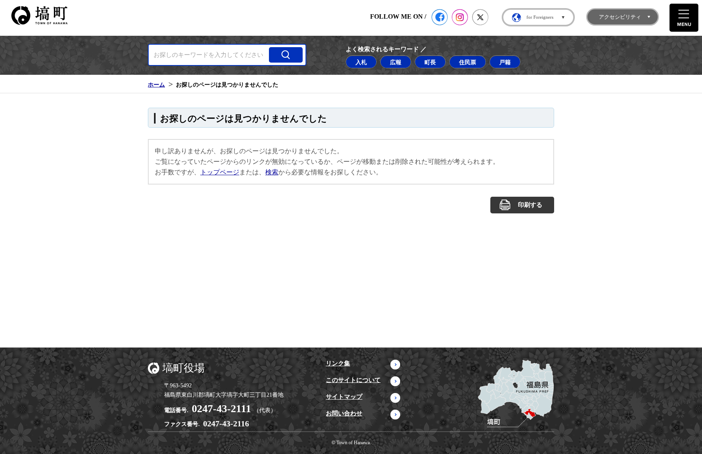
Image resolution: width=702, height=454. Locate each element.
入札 (361, 62)
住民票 (467, 62)
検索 (271, 172)
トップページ (219, 172)
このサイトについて (353, 380)
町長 (430, 62)
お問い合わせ (344, 413)
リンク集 (338, 363)
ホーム (156, 84)
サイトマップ (344, 396)
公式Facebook (439, 17)
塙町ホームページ (39, 15)
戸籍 (505, 62)
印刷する (530, 205)
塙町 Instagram (460, 17)
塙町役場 (183, 368)
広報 (395, 62)
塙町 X (480, 17)
